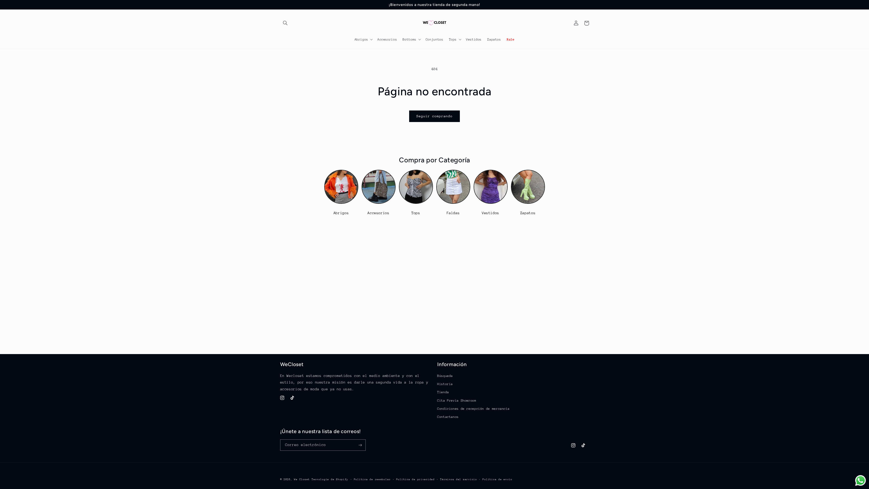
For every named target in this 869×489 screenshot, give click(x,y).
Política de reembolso (372, 479)
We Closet (302, 479)
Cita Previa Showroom (456, 400)
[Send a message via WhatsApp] (860, 480)
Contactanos (448, 417)
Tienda (443, 392)
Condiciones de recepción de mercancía (473, 408)
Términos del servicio (458, 479)
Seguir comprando (434, 116)
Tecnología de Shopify (330, 479)
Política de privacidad (415, 479)
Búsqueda (445, 376)
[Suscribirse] (360, 445)
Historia (445, 384)
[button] (285, 23)
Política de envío (497, 479)
